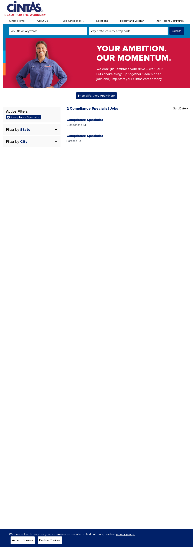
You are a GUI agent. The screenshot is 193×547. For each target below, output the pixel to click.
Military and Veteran (132, 21)
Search (176, 30)
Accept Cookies (22, 540)
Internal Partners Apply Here (96, 95)
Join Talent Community (170, 21)
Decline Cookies (49, 540)
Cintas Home (17, 21)
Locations (102, 21)
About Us (43, 21)
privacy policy (125, 534)
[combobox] (48, 31)
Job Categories (72, 21)
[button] (31, 129)
